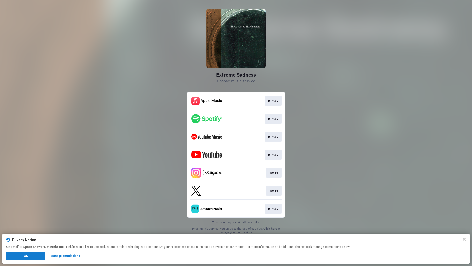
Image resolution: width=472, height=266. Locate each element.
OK (26, 256)
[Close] (464, 239)
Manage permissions (65, 256)
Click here (270, 228)
